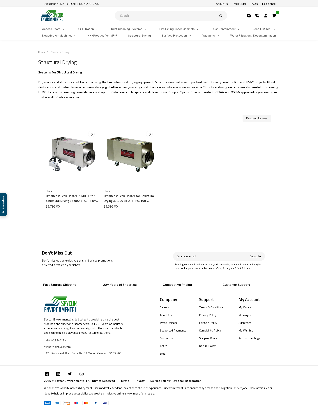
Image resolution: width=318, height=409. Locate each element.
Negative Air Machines (57, 35)
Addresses (245, 322)
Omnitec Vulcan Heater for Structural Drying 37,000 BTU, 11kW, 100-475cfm (129, 198)
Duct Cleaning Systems (126, 29)
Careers (164, 307)
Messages (245, 315)
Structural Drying (139, 35)
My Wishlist (246, 330)
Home (41, 52)
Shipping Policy (208, 338)
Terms (125, 381)
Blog (163, 353)
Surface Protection (174, 35)
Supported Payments (173, 330)
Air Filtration (86, 29)
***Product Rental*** (102, 35)
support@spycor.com (57, 347)
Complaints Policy (210, 330)
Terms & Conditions (211, 307)
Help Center (269, 3)
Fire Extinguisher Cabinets (177, 29)
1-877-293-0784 (55, 340)
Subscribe (255, 256)
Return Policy (207, 346)
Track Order (239, 3)
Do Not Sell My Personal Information (176, 381)
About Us (222, 3)
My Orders (245, 307)
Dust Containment (224, 29)
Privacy (140, 381)
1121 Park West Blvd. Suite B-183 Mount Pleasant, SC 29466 (82, 353)
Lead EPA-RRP (262, 29)
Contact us (167, 338)
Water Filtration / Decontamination (253, 35)
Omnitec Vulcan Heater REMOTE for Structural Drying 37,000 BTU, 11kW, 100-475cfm (71, 198)
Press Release (169, 322)
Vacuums (208, 35)
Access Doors (51, 29)
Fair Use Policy (208, 322)
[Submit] (220, 16)
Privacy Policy (207, 315)
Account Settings (249, 338)
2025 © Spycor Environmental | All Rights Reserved (79, 381)
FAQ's (254, 3)
